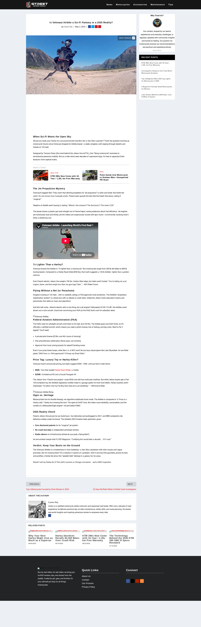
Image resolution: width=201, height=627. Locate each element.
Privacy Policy (88, 587)
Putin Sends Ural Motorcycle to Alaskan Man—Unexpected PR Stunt (114, 177)
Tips (170, 5)
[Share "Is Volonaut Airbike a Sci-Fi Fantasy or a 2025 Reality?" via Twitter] (93, 27)
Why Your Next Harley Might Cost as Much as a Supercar (40, 538)
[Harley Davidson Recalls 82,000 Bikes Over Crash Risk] (67, 531)
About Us (86, 576)
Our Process (88, 583)
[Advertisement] (81, 115)
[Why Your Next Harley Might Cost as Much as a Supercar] (40, 531)
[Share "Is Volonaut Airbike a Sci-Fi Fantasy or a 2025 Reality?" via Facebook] (89, 27)
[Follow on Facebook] (128, 581)
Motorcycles (123, 5)
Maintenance (158, 5)
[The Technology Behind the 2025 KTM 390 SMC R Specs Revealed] (121, 531)
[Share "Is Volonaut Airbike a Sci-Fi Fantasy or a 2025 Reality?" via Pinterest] (99, 27)
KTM (56, 173)
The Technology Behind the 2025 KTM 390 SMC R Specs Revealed (121, 539)
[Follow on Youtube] (137, 581)
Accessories (140, 5)
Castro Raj (68, 27)
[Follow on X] (132, 581)
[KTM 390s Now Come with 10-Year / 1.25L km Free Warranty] (94, 531)
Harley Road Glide (62, 370)
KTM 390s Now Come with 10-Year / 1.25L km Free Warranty (65, 177)
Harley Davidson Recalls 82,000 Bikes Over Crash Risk (67, 538)
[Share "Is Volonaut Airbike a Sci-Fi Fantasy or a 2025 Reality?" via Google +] (96, 27)
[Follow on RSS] (142, 581)
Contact (85, 580)
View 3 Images (125, 38)
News (109, 5)
